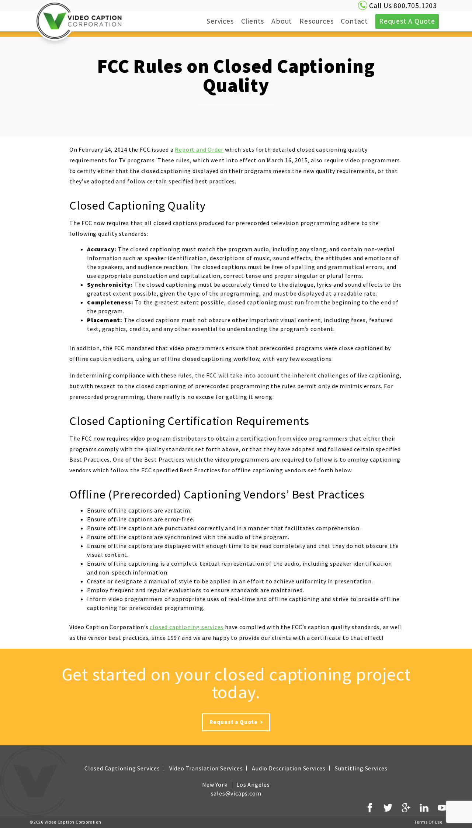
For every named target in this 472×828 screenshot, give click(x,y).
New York (214, 784)
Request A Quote (407, 21)
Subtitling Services (361, 768)
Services (212, 21)
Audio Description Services (289, 768)
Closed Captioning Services (122, 768)
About (274, 21)
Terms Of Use (428, 822)
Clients (252, 21)
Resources (309, 21)
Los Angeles (253, 784)
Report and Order (199, 149)
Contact (354, 21)
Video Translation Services (206, 768)
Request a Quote (234, 721)
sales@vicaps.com (236, 793)
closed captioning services (186, 627)
